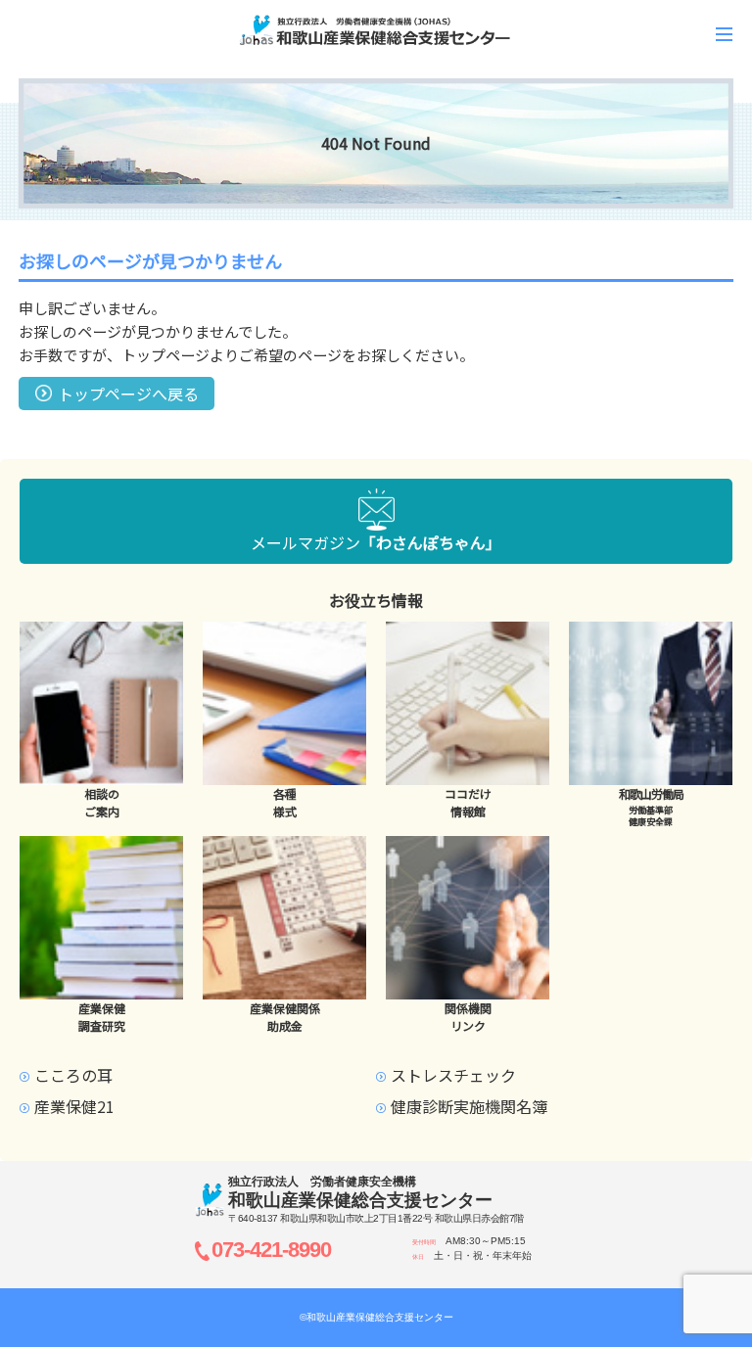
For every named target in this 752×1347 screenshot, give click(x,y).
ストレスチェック (453, 1075)
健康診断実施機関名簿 (469, 1106)
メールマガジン (376, 542)
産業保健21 (74, 1106)
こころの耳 (73, 1075)
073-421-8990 (271, 1249)
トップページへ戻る (128, 393)
